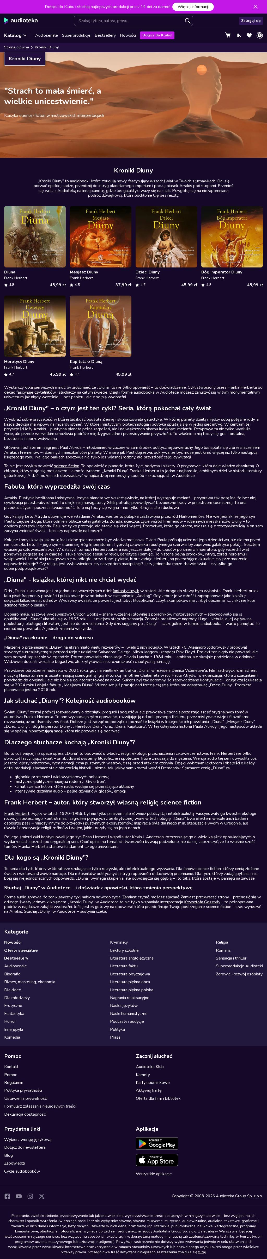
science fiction (66, 466)
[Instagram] (30, 1196)
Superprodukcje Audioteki (239, 966)
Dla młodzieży (17, 998)
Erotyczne (13, 1005)
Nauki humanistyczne (129, 1014)
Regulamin (13, 1082)
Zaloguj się (251, 20)
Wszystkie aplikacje (154, 1174)
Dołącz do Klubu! (157, 35)
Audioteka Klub (150, 1067)
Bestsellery (105, 35)
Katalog (13, 35)
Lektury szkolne (124, 950)
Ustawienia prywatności (25, 1098)
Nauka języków (124, 1005)
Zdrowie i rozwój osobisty (239, 974)
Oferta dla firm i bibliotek (158, 1098)
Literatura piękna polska (131, 990)
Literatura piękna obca (130, 982)
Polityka (117, 1029)
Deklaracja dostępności (25, 1114)
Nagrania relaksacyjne (129, 998)
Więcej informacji (193, 7)
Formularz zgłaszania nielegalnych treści (40, 1106)
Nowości (128, 35)
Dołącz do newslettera (25, 1147)
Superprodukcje (76, 35)
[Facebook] (7, 1196)
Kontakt (11, 1067)
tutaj (202, 1252)
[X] (42, 1196)
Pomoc (10, 1075)
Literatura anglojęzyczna (132, 958)
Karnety (143, 1075)
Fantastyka (14, 1014)
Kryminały (119, 942)
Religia (222, 942)
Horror (10, 1021)
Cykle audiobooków (22, 1171)
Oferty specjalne (21, 950)
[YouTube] (19, 1196)
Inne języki (13, 1029)
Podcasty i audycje (127, 1021)
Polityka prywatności (23, 1090)
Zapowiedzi (14, 1163)
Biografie (12, 974)
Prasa (115, 1037)
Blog (8, 1155)
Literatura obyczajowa (130, 974)
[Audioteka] (21, 21)
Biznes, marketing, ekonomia (29, 982)
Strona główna (16, 47)
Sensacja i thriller (231, 958)
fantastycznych (126, 591)
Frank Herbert (16, 813)
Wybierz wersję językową (27, 1139)
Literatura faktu (124, 966)
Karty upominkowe (153, 1082)
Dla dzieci (12, 990)
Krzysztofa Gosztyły (202, 902)
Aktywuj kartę (149, 1090)
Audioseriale (46, 35)
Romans (223, 950)
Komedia (12, 1037)
